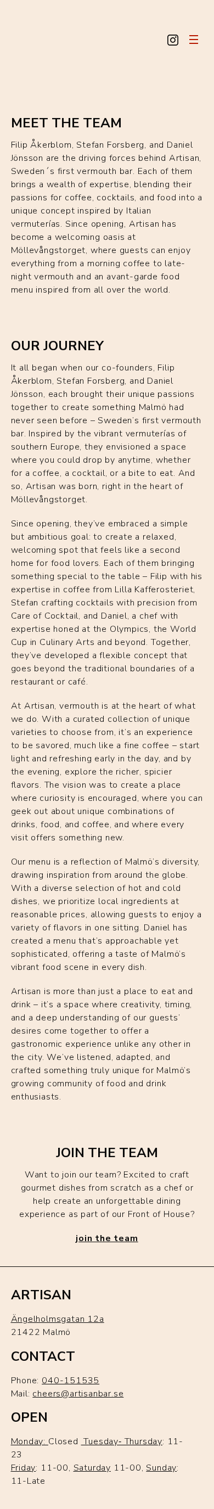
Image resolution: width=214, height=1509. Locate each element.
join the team (107, 1238)
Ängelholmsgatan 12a (57, 1319)
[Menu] (194, 39)
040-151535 (70, 1381)
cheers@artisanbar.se (77, 1394)
